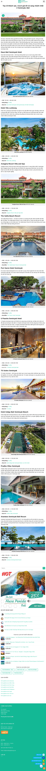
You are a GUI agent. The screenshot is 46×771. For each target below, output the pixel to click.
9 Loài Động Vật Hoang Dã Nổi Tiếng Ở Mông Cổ (15, 613)
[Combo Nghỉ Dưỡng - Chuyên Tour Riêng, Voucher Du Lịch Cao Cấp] (23, 1)
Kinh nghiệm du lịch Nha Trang (7, 685)
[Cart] (44, 1)
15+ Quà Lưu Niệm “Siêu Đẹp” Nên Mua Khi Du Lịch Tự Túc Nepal (18, 629)
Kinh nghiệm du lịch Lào (6, 695)
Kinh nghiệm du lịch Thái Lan (7, 693)
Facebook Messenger (37, 757)
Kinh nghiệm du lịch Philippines (7, 689)
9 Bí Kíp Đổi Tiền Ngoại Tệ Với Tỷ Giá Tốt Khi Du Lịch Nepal (17, 617)
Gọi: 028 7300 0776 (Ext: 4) (36, 760)
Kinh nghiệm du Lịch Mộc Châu (7, 682)
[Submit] (44, 568)
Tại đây (10, 102)
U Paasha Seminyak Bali (12, 367)
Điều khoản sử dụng (5, 710)
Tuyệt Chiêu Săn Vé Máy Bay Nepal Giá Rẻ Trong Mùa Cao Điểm (18, 621)
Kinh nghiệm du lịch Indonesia (7, 680)
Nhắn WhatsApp (38, 763)
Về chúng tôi (3, 709)
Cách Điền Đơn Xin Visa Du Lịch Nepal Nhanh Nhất (15, 625)
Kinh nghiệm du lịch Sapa (6, 691)
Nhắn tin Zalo (39, 754)
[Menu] (1, 1)
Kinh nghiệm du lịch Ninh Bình (7, 687)
